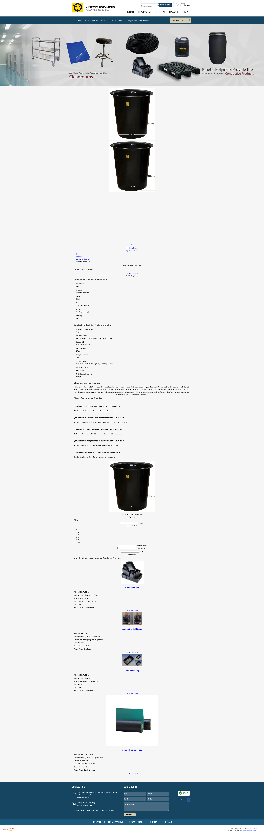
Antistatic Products (83, 21)
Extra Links (173, 12)
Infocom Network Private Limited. (249, 830)
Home (78, 254)
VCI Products (111, 21)
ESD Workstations (145, 21)
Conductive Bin (132, 588)
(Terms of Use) (253, 828)
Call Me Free (109, 810)
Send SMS (94, 810)
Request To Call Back (132, 251)
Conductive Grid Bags (132, 629)
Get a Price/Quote (132, 273)
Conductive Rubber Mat (132, 750)
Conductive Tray (132, 671)
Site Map (168, 822)
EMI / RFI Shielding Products (127, 21)
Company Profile (144, 12)
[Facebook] (188, 801)
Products (79, 256)
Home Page (130, 12)
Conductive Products (98, 21)
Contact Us (186, 12)
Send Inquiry (133, 248)
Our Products (159, 12)
